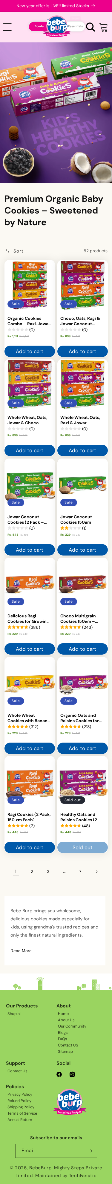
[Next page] (96, 871)
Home (63, 1013)
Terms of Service (22, 1113)
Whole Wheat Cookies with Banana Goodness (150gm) (28, 717)
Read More (21, 950)
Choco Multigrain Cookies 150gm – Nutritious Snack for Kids (81, 618)
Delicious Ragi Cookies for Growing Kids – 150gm (28, 618)
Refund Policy (19, 1100)
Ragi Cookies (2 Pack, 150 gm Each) (28, 816)
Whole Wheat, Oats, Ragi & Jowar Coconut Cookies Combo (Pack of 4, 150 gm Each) (80, 419)
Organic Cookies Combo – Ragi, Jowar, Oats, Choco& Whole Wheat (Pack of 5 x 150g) (29, 320)
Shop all (14, 1013)
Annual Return (19, 1119)
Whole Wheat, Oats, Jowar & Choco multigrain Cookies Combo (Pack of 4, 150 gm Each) (27, 419)
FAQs (62, 1038)
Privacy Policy (19, 1094)
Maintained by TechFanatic (66, 1176)
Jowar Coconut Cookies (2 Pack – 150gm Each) (25, 518)
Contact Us (17, 1070)
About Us (66, 1019)
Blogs (63, 1032)
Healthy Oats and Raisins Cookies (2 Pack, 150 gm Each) (79, 816)
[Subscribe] (90, 1151)
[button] (90, 26)
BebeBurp (40, 1168)
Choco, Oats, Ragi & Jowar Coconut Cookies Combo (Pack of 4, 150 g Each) (80, 320)
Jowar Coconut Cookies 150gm (76, 518)
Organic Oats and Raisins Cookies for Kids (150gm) (79, 717)
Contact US (68, 1045)
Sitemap (65, 1051)
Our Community (72, 1026)
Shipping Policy (20, 1107)
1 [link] (15, 871)
